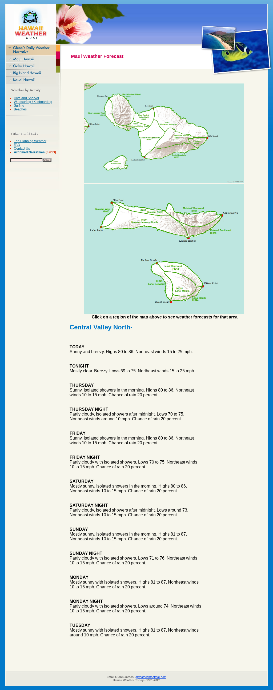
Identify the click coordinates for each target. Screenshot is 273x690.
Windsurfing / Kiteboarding (33, 102)
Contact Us (22, 148)
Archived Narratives (29, 152)
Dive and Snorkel (26, 98)
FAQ (17, 145)
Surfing (19, 105)
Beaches (20, 109)
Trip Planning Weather (30, 141)
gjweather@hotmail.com (150, 677)
